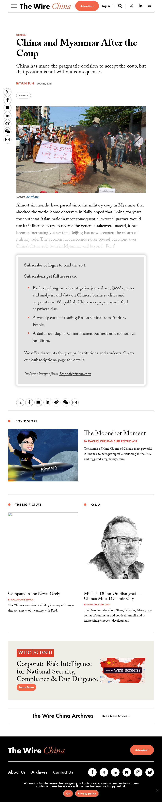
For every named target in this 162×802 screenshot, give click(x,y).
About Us (16, 772)
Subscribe (33, 265)
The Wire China (45, 6)
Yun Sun (27, 83)
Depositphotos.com (75, 374)
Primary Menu (14, 6)
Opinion (21, 35)
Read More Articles (114, 716)
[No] (157, 790)
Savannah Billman (22, 599)
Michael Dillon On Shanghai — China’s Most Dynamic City (112, 597)
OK (68, 793)
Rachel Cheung (100, 441)
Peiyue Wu (129, 441)
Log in (106, 6)
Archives (39, 772)
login (53, 265)
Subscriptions (44, 360)
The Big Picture (28, 505)
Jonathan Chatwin (98, 604)
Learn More (26, 687)
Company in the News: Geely (34, 594)
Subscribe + (87, 6)
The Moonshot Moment (115, 434)
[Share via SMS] (7, 108)
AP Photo (32, 197)
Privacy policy (87, 793)
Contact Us (63, 772)
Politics (23, 95)
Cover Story (26, 421)
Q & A (96, 505)
